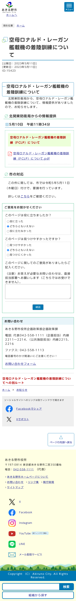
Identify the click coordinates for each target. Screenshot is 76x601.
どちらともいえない (22, 226)
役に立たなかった (21, 231)
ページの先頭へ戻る (61, 442)
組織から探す (38, 595)
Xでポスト (22, 419)
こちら (25, 196)
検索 (66, 587)
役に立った (17, 221)
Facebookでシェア (29, 409)
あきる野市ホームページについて (27, 477)
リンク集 (33, 482)
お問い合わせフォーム (20, 363)
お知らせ (21, 390)
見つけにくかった (21, 255)
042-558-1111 (23, 469)
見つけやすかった (21, 245)
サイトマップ (15, 487)
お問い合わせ (15, 482)
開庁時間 (48, 482)
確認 (38, 307)
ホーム (21, 25)
